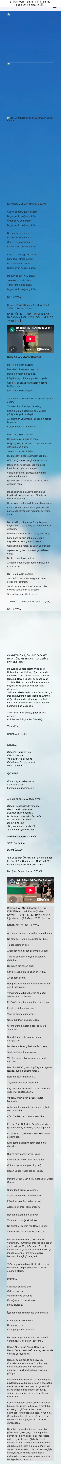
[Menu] (54, 8)
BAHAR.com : (18, 1)
